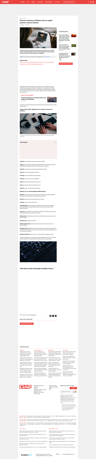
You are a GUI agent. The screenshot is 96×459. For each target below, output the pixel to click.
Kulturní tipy (74, 416)
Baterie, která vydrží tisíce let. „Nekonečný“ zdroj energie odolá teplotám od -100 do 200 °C (26, 359)
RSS (49, 389)
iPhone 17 (62, 424)
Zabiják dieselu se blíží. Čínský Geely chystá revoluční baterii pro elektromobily (33, 441)
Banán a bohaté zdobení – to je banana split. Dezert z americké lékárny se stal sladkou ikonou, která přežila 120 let (62, 435)
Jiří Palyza (22, 24)
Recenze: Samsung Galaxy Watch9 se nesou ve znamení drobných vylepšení (33, 447)
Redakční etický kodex (53, 386)
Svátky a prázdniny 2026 (28, 417)
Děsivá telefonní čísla (30, 416)
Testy (28, 2)
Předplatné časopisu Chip (39, 385)
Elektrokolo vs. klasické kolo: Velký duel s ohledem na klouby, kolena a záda (69, 358)
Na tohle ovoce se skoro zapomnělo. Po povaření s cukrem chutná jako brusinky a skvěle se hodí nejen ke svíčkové (61, 438)
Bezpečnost (40, 2)
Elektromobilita (49, 2)
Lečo (46, 420)
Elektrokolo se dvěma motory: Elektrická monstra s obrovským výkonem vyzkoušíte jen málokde (32, 444)
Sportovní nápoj (67, 419)
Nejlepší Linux (22, 425)
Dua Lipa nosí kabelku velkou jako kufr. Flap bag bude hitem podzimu (61, 444)
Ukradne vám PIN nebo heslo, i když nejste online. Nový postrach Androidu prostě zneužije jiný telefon (64, 46)
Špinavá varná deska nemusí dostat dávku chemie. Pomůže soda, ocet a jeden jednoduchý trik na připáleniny (62, 432)
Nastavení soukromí (38, 390)
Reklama (35, 388)
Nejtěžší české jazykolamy (60, 416)
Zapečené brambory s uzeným (67, 420)
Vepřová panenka (30, 419)
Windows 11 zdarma (23, 424)
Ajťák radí (21, 417)
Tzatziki (33, 420)
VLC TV (66, 424)
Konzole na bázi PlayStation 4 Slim (48, 424)
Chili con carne (61, 419)
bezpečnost (51, 350)
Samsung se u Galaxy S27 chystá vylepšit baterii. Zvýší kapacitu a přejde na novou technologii (26, 376)
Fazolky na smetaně (38, 419)
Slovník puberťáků (38, 416)
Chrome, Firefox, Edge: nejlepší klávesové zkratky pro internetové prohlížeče (37, 62)
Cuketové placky (23, 420)
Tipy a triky (57, 2)
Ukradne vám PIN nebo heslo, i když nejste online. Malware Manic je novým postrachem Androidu (32, 435)
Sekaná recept (38, 420)
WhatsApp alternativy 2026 (45, 417)
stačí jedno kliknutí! (46, 56)
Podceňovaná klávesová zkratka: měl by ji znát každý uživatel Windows (33, 98)
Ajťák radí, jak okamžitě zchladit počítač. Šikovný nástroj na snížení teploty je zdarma (69, 353)
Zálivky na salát (73, 419)
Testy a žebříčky (38, 350)
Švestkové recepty (51, 420)
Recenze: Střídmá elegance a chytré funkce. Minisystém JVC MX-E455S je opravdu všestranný (40, 374)
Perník (43, 420)
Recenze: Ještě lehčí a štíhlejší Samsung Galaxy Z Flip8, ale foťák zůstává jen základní (40, 370)
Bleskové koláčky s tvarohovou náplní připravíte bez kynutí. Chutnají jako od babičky (62, 442)
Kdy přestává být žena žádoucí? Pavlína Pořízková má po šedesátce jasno (62, 447)
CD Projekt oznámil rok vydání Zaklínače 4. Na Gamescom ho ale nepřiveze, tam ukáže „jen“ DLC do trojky (64, 56)
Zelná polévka (29, 420)
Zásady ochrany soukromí (39, 392)
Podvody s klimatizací (72, 424)
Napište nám (33, 314)
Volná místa (36, 386)
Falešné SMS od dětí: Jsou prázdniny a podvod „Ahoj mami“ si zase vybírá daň (55, 370)
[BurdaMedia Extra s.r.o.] (25, 387)
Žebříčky (33, 2)
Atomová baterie (38, 424)
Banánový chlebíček (53, 419)
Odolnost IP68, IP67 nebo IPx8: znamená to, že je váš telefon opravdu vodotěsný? (69, 362)
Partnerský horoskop (46, 416)
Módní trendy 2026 (36, 417)
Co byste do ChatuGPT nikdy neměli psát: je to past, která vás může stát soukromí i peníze (54, 359)
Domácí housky (58, 420)
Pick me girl (53, 416)
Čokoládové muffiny (45, 419)
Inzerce (50, 388)
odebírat (73, 388)
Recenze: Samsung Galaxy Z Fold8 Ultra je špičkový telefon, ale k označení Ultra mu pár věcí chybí (41, 359)
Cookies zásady (37, 393)
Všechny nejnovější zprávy (27, 323)
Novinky (22, 2)
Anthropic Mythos (31, 424)
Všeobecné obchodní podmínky (40, 389)
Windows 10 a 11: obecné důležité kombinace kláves (31, 64)
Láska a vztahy (68, 416)
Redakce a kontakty (53, 385)
